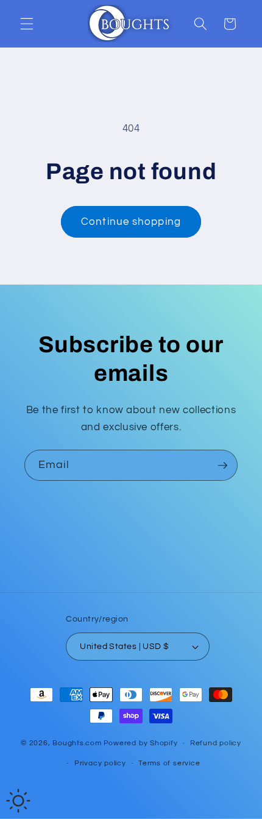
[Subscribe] (222, 465)
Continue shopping (131, 221)
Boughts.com (76, 743)
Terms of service (169, 763)
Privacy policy (100, 763)
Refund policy (215, 743)
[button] (26, 23)
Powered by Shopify (141, 743)
